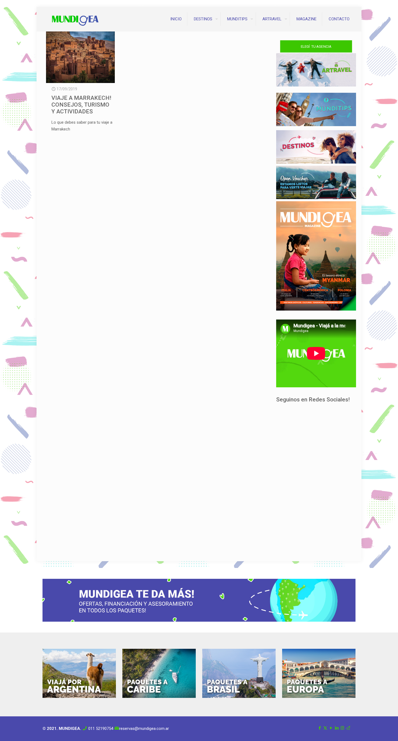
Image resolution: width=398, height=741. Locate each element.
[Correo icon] (348, 728)
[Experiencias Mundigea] (75, 19)
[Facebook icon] (320, 728)
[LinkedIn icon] (337, 728)
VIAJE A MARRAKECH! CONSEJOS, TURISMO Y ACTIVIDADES (81, 105)
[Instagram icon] (342, 728)
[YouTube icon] (331, 728)
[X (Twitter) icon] (325, 728)
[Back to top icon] (372, 730)
